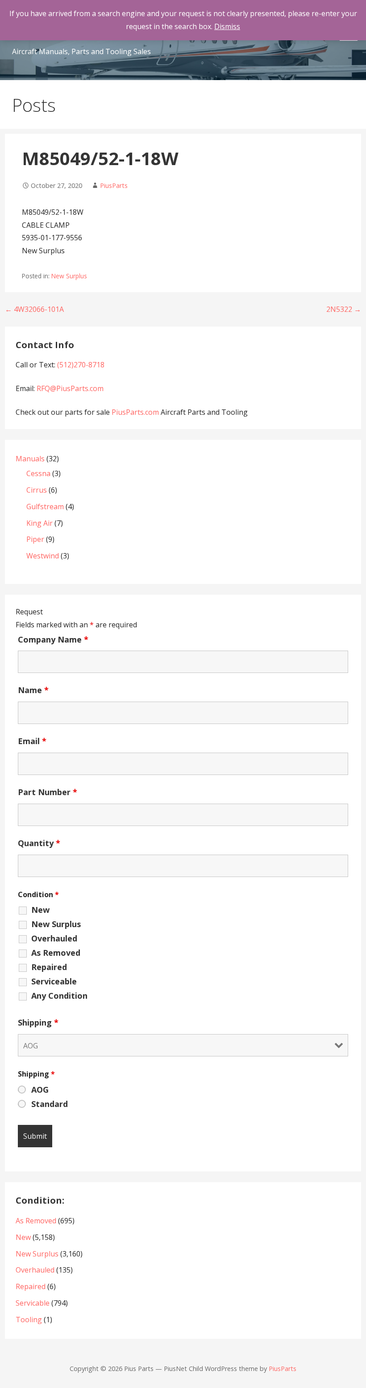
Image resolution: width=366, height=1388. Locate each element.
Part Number (47, 792)
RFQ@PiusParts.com (70, 388)
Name (33, 690)
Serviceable (54, 981)
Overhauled (54, 938)
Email (32, 741)
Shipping (38, 1022)
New (40, 909)
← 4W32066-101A (34, 309)
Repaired (49, 966)
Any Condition (59, 995)
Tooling (29, 1319)
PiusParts (114, 185)
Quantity (39, 843)
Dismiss (227, 26)
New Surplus (69, 276)
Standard (49, 1103)
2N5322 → (343, 309)
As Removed (55, 952)
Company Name (53, 639)
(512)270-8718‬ (80, 365)
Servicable (33, 1303)
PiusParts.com (136, 412)
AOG (40, 1089)
